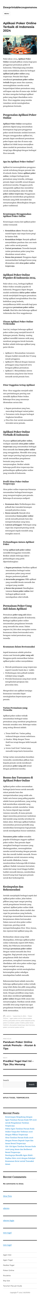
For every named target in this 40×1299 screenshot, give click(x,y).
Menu (6, 13)
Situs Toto (7, 1196)
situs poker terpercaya (17, 1025)
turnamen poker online (16, 1027)
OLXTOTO (26, 1293)
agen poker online (16, 1018)
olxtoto (6, 1208)
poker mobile (20, 1023)
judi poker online (14, 1020)
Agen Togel (8, 1260)
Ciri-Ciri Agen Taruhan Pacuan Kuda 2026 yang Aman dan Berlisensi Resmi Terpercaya (20, 1149)
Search (6, 1080)
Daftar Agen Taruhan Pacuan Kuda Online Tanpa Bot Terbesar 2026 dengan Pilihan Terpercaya (19, 1132)
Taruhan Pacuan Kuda (12, 1286)
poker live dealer (9, 1023)
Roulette (7, 1276)
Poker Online (8, 1270)
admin (8, 1016)
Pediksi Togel (8, 1265)
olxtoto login (8, 1220)
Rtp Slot (6, 1281)
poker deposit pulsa (28, 1020)
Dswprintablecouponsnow (20, 7)
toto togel (7, 1233)
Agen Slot (7, 1255)
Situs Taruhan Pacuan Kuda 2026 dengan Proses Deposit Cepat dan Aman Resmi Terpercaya (19, 1141)
